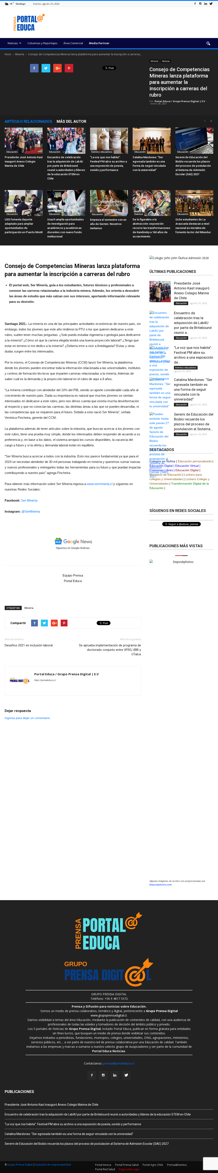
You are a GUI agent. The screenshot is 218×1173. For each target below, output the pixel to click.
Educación (12, 151)
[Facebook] (195, 4)
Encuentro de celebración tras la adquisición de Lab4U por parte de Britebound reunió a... (193, 323)
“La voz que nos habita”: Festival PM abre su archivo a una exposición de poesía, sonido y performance (73, 1124)
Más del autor (71, 121)
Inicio (8, 54)
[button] (208, 44)
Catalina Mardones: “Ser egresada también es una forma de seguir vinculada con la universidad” (193, 389)
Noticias (13, 43)
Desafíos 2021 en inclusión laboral (29, 645)
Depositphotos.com (160, 884)
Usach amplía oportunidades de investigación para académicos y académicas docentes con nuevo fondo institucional (65, 228)
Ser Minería (29, 500)
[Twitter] (211, 4)
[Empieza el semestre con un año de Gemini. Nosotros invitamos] (109, 203)
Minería (154, 61)
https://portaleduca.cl (45, 680)
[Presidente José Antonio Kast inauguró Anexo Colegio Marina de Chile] (24, 141)
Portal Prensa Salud (127, 1165)
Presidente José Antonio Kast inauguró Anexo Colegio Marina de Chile (24, 161)
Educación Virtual (187, 465)
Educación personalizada (195, 461)
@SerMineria (31, 511)
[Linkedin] (205, 4)
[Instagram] (200, 4)
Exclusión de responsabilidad (53, 1164)
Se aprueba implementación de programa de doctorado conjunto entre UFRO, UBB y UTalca (110, 649)
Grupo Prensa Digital (20, 1164)
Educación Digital (187, 470)
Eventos (138, 214)
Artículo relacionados (28, 121)
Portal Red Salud (105, 1169)
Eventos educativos (101, 151)
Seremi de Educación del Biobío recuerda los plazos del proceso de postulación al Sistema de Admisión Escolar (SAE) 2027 (193, 166)
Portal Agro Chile (153, 1165)
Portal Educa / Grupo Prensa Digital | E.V (180, 101)
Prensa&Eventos (177, 1165)
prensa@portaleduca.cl (118, 1063)
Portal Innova (103, 1165)
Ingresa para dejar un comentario (27, 718)
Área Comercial (73, 43)
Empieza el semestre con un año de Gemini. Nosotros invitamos (108, 224)
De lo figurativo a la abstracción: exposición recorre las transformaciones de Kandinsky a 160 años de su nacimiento (151, 228)
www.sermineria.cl (99, 484)
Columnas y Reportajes (42, 43)
